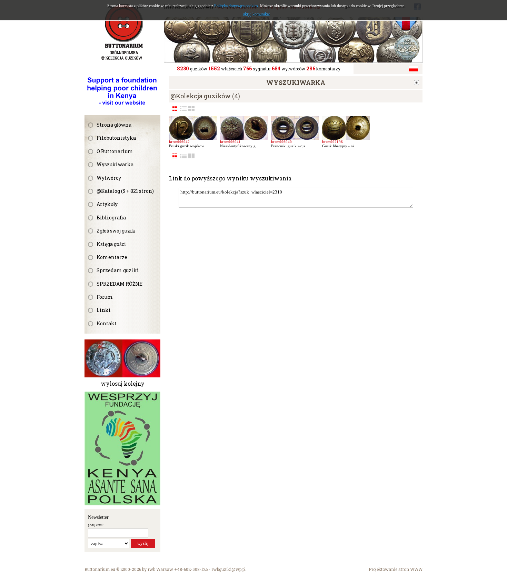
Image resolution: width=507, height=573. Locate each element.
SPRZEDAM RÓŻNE (119, 283)
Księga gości (111, 244)
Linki (104, 310)
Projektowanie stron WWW (396, 569)
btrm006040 (281, 142)
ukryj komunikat (256, 14)
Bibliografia (111, 217)
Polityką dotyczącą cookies (236, 5)
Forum (105, 297)
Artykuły (107, 204)
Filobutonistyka (116, 138)
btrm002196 (332, 142)
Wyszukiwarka (115, 164)
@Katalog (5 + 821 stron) (125, 191)
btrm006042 (179, 142)
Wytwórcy (109, 178)
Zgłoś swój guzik (116, 230)
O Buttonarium (115, 151)
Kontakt (107, 323)
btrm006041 (230, 142)
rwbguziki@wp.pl (228, 569)
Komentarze (112, 257)
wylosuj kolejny (123, 383)
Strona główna (114, 124)
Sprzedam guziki (118, 270)
